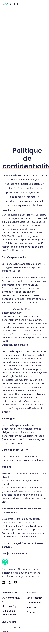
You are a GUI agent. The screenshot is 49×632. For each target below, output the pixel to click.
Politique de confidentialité (10, 612)
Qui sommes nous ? (12, 599)
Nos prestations (35, 597)
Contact (31, 612)
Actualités (32, 607)
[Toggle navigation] (39, 4)
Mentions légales (11, 606)
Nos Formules (33, 602)
